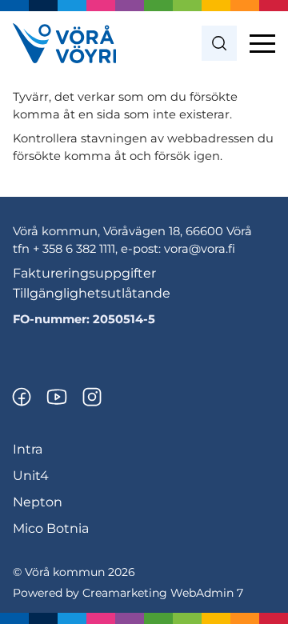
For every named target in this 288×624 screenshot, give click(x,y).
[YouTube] (56, 396)
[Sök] (219, 43)
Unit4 (31, 475)
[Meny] (262, 43)
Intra (27, 449)
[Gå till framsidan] (64, 43)
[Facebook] (21, 396)
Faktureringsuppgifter (84, 273)
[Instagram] (92, 396)
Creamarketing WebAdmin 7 (162, 593)
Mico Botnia (51, 528)
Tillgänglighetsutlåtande (91, 293)
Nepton (37, 502)
